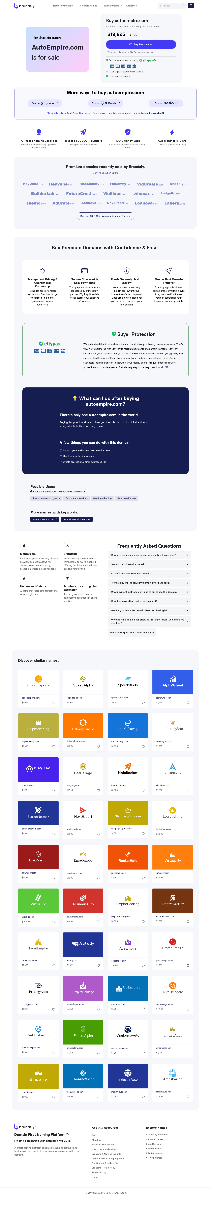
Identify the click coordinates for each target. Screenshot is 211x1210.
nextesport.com (73, 829)
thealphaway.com (119, 741)
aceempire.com (118, 961)
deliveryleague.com (75, 741)
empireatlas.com (164, 1048)
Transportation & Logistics (46, 498)
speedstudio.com (119, 698)
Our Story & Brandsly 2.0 (105, 1163)
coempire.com (118, 1004)
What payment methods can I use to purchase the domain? (144, 592)
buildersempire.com (31, 1048)
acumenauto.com (74, 917)
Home (95, 1177)
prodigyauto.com (30, 1004)
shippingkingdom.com (121, 828)
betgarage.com (73, 785)
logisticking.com (163, 829)
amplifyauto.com (164, 1092)
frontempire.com (29, 960)
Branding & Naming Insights (106, 1154)
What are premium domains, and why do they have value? (143, 555)
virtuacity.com (162, 873)
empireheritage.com (75, 1004)
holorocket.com (118, 785)
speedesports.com (30, 698)
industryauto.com (119, 1092)
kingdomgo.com (74, 873)
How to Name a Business (105, 1149)
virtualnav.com (163, 785)
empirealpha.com (74, 1048)
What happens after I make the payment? (134, 601)
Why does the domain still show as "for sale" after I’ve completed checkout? (147, 621)
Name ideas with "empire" (77, 519)
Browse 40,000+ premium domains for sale (105, 216)
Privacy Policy (99, 1172)
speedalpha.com (74, 698)
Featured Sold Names (103, 1144)
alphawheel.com (164, 698)
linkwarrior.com (29, 873)
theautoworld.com (74, 1092)
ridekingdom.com (164, 741)
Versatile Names (88, 5)
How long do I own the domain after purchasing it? (139, 610)
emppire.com (28, 1092)
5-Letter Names (154, 1148)
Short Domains (111, 5)
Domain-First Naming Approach (108, 1158)
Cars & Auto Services (77, 498)
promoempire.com (164, 960)
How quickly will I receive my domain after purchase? (140, 583)
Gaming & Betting (102, 498)
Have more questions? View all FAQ (131, 632)
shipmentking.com (30, 741)
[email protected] (116, 462)
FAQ (94, 1135)
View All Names (154, 1158)
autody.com (71, 960)
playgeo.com (28, 785)
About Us (96, 1140)
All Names (131, 5)
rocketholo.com (118, 873)
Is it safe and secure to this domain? (131, 573)
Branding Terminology (103, 1168)
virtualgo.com (28, 917)
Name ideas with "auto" (45, 519)
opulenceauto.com (120, 1048)
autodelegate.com (164, 1004)
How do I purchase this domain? (129, 564)
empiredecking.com (120, 916)
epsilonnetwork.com (31, 829)
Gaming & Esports (126, 498)
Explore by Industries (157, 1134)
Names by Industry (63, 5)
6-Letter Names (154, 1153)
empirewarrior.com (165, 916)
